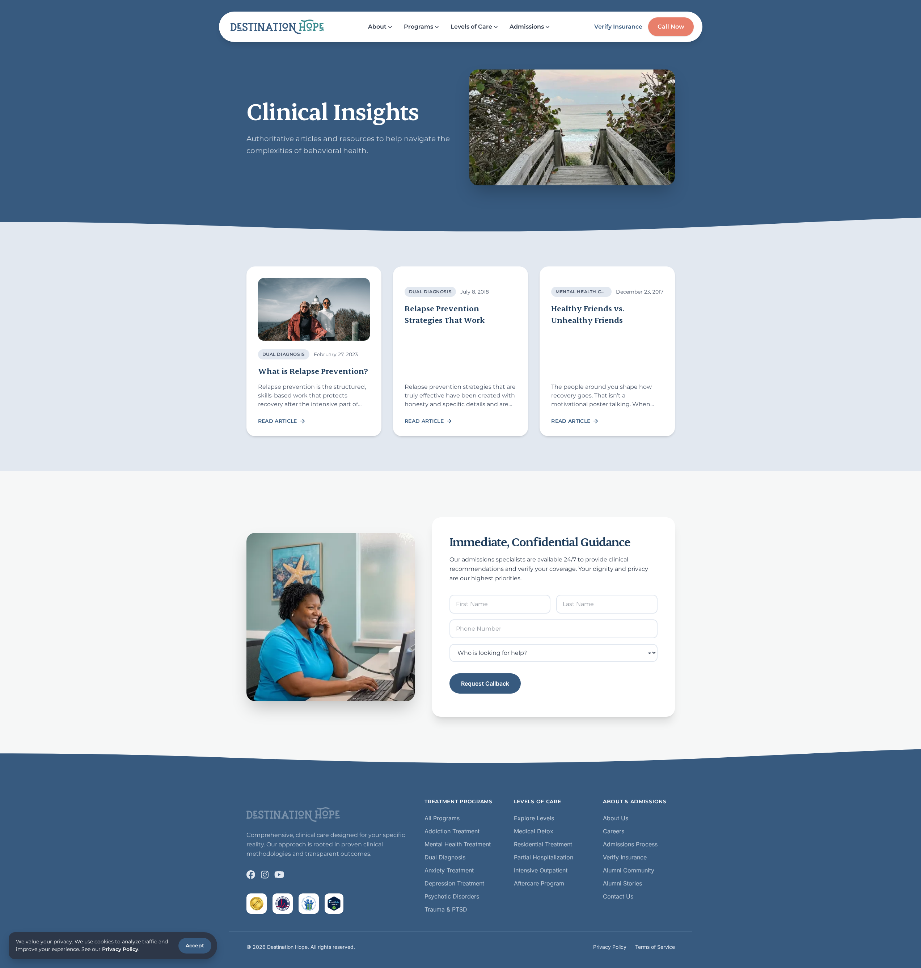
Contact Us (618, 896)
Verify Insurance (618, 26)
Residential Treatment (543, 844)
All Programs (442, 818)
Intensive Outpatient (540, 870)
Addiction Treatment (451, 831)
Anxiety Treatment (449, 870)
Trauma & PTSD (445, 909)
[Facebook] (250, 874)
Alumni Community (628, 870)
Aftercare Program (539, 883)
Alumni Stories (622, 883)
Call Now (671, 26)
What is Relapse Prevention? (314, 371)
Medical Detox (533, 831)
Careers (613, 831)
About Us (615, 818)
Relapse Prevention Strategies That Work (445, 314)
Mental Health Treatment (457, 844)
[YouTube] (279, 874)
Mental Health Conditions (592, 291)
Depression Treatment (454, 883)
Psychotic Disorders (451, 896)
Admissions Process (630, 844)
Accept (195, 945)
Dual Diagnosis (283, 354)
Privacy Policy (609, 947)
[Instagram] (265, 874)
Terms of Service (655, 947)
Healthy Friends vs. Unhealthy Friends (587, 314)
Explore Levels (534, 818)
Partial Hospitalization (543, 857)
